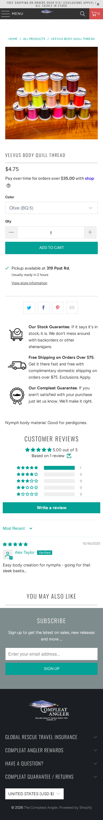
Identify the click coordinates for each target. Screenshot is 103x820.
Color (9, 197)
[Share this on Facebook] (43, 308)
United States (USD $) (31, 793)
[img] (15, 544)
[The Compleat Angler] (51, 13)
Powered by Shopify (75, 807)
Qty (8, 221)
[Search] (82, 13)
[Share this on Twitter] (29, 308)
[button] (28, 468)
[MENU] (3, 13)
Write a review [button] (51, 507)
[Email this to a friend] (72, 308)
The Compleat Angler (41, 807)
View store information (29, 283)
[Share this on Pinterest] (58, 308)
